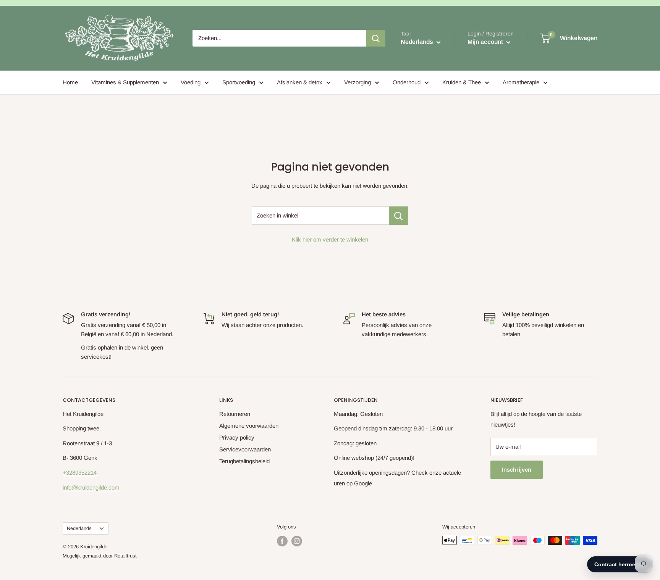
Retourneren (234, 414)
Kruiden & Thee (461, 82)
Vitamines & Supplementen (125, 82)
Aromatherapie (521, 82)
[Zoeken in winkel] (398, 215)
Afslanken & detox (299, 82)
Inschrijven (516, 469)
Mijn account (486, 42)
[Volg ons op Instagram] (296, 541)
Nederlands (79, 528)
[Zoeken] (375, 38)
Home (70, 82)
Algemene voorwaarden (248, 425)
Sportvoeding (238, 82)
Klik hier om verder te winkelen (330, 239)
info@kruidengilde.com (91, 487)
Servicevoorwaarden (245, 449)
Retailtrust (125, 556)
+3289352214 (80, 472)
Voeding (191, 82)
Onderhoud (407, 82)
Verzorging (357, 82)
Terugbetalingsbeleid (244, 461)
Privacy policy (236, 437)
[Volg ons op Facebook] (282, 541)
